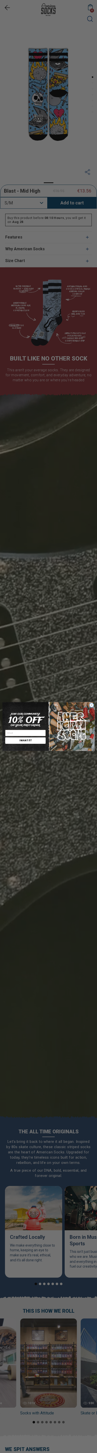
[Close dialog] (92, 705)
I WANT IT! (25, 740)
